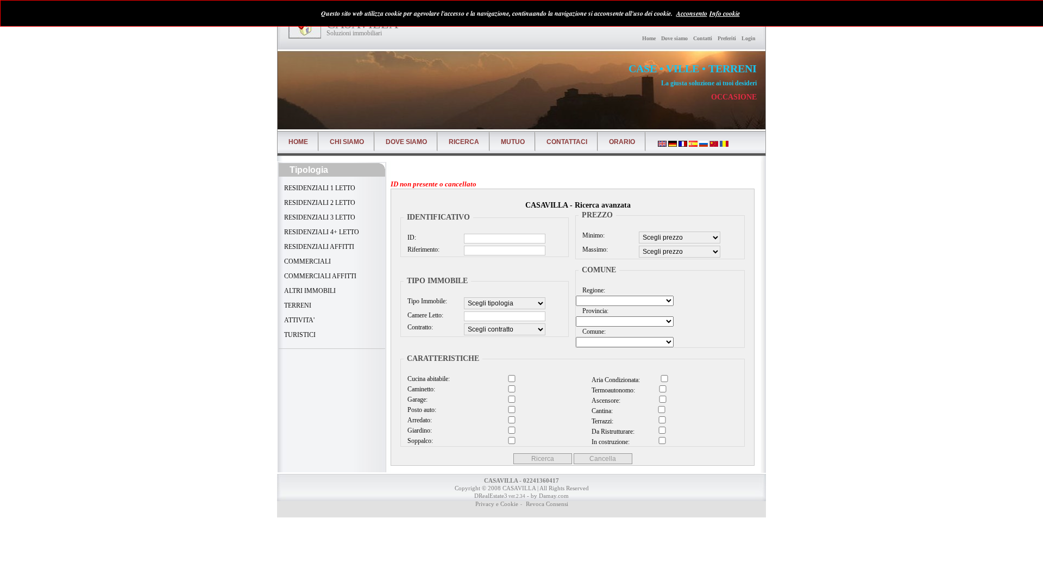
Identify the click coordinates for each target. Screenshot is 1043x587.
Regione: (593, 290)
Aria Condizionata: (616, 380)
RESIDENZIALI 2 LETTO (318, 203)
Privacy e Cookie (496, 504)
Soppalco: (420, 441)
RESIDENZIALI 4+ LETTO (320, 232)
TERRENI (296, 305)
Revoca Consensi (546, 504)
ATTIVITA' (298, 320)
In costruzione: (615, 442)
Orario (622, 142)
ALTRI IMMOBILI (309, 291)
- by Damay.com (547, 495)
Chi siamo (347, 142)
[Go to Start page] (304, 28)
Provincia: (595, 311)
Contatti (702, 38)
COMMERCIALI (306, 261)
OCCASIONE (734, 97)
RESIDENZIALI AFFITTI (318, 247)
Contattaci (566, 142)
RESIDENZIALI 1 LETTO (318, 188)
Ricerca (464, 142)
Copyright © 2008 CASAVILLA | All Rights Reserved (522, 488)
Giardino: (419, 430)
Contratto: (420, 327)
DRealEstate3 (490, 495)
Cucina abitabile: (428, 379)
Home (649, 38)
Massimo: (595, 249)
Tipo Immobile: (427, 301)
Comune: (594, 331)
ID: (411, 237)
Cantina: (614, 411)
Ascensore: (615, 400)
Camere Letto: (425, 315)
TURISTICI (299, 335)
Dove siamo (674, 38)
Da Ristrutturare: (615, 431)
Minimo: (593, 235)
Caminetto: (421, 389)
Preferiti (727, 38)
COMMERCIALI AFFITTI (319, 276)
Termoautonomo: (615, 390)
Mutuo (513, 142)
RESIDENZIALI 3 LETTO (318, 217)
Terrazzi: (615, 421)
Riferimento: (423, 249)
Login (749, 38)
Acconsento (691, 13)
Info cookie (724, 13)
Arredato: (419, 420)
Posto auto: (421, 410)
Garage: (417, 399)
